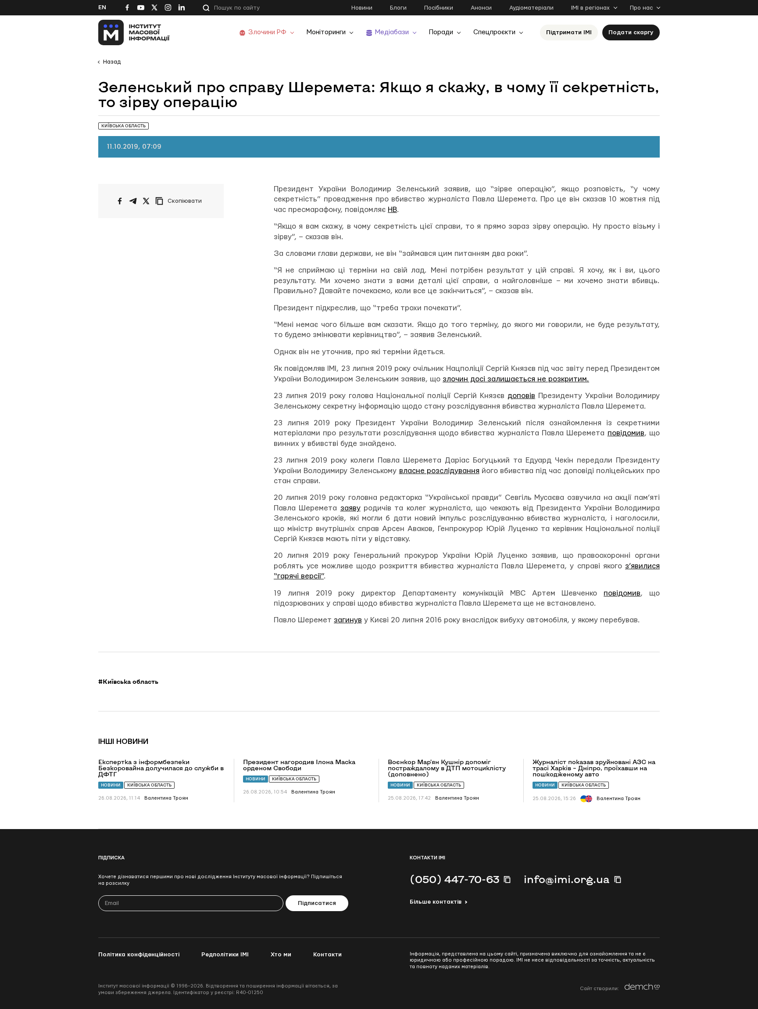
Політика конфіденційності (138, 955)
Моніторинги (326, 32)
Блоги (398, 8)
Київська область (149, 785)
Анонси (481, 8)
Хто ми (281, 955)
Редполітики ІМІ (225, 955)
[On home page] (134, 32)
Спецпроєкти (494, 32)
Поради (441, 32)
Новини (361, 8)
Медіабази (392, 32)
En (102, 7)
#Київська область (128, 682)
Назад (112, 62)
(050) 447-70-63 (454, 879)
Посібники (438, 8)
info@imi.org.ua (567, 879)
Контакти (327, 955)
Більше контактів (435, 902)
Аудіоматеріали (531, 8)
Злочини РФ (267, 32)
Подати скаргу (631, 32)
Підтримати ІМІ (569, 32)
